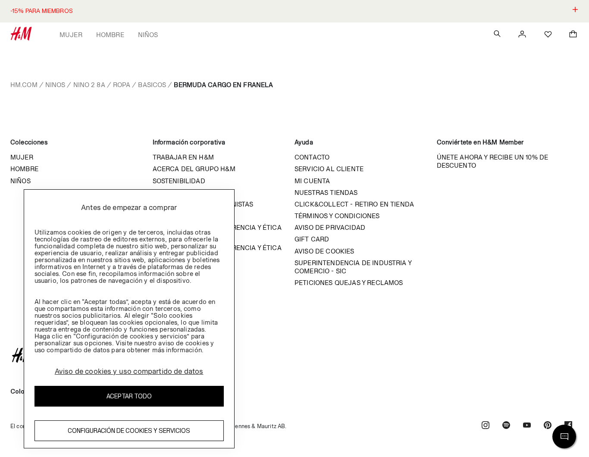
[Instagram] (485, 426)
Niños (148, 34)
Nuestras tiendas (326, 192)
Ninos (55, 84)
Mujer (71, 34)
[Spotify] (506, 426)
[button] (294, 11)
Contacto (311, 157)
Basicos (152, 84)
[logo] (294, 355)
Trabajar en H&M (183, 157)
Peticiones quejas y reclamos (348, 282)
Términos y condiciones (337, 215)
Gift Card (311, 239)
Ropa (121, 84)
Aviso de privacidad (329, 227)
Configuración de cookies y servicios (129, 430)
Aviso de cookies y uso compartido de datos (129, 371)
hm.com (24, 84)
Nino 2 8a (89, 84)
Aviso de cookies (324, 251)
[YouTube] (527, 426)
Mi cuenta (312, 181)
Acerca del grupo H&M (194, 168)
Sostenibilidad (179, 181)
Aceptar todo (129, 395)
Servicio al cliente (328, 168)
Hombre (110, 34)
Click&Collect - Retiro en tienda (354, 204)
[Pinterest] (548, 426)
